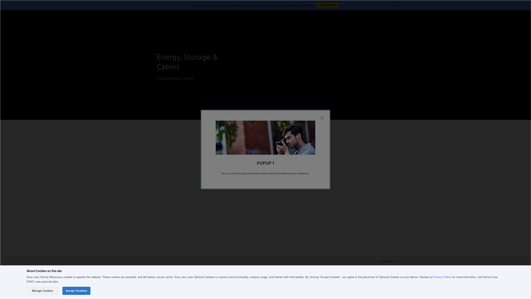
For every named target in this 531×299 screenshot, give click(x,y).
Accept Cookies (76, 291)
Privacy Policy (442, 277)
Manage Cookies (42, 291)
